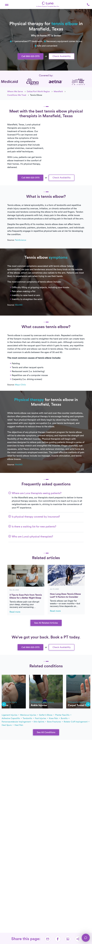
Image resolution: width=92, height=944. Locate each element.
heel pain (18, 725)
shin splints (39, 722)
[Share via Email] (47, 939)
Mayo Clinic (20, 385)
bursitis (64, 718)
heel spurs (7, 725)
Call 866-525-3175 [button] (30, 56)
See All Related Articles (46, 623)
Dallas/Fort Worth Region (38, 91)
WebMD (19, 305)
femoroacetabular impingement (16, 722)
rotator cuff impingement (76, 722)
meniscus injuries (28, 715)
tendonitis (28, 718)
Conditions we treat (16, 95)
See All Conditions (46, 732)
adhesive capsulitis (11, 718)
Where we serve (15, 91)
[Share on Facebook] (58, 939)
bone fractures (54, 722)
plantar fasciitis (62, 715)
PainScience (20, 240)
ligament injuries (10, 715)
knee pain (54, 718)
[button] (7, 4)
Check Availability (62, 56)
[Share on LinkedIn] (68, 939)
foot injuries (41, 718)
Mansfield (58, 91)
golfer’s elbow (46, 715)
